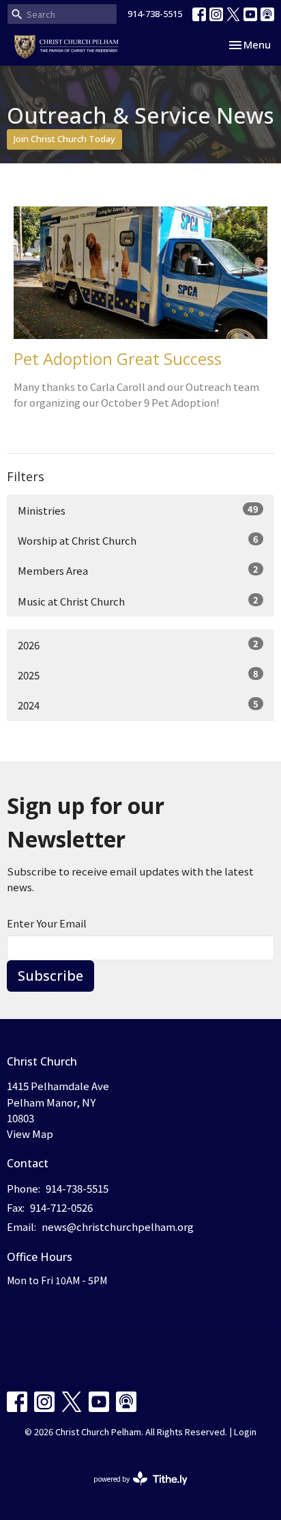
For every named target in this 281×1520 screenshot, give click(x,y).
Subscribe (50, 975)
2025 (138, 674)
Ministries (138, 509)
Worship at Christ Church (138, 539)
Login (245, 1431)
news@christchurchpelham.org (118, 1226)
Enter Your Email (47, 923)
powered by (133, 1490)
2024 (138, 704)
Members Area (138, 570)
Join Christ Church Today (64, 139)
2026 (138, 644)
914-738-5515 (155, 14)
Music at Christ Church (138, 600)
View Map (30, 1133)
